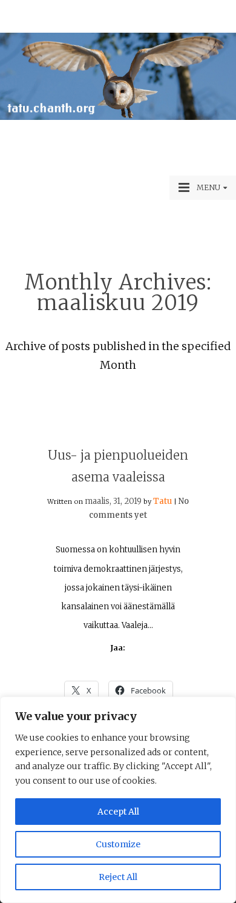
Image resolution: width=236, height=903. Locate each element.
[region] (118, 799)
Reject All (118, 877)
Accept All (118, 811)
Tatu (162, 501)
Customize (118, 844)
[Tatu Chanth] (118, 116)
